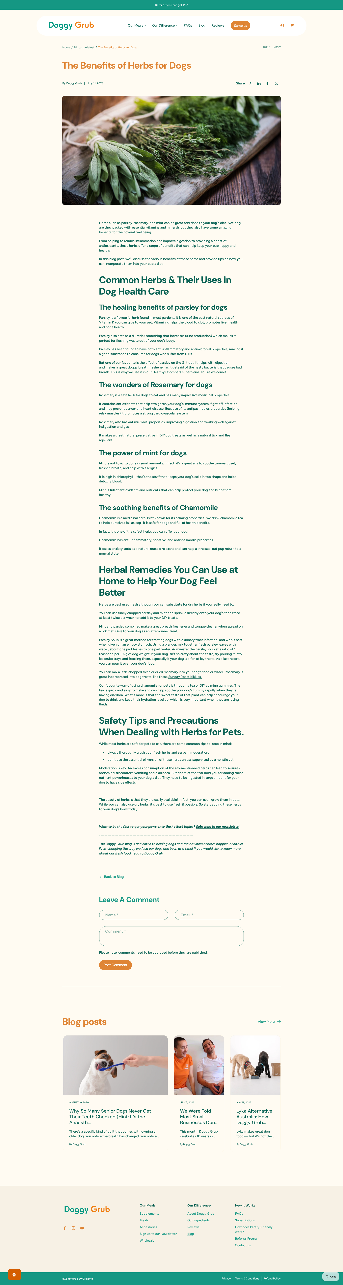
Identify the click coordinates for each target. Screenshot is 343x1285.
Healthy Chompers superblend (175, 372)
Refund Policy (272, 1278)
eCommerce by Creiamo (77, 1278)
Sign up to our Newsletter (158, 1234)
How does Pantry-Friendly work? (254, 1229)
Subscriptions (245, 1220)
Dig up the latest (84, 47)
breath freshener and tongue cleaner (190, 626)
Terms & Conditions (247, 1278)
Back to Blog (114, 877)
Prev (266, 47)
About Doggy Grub (200, 1213)
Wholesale (147, 1240)
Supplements (149, 1213)
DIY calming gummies (216, 685)
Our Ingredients (198, 1220)
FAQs (239, 1213)
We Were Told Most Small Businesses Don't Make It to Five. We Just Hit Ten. (199, 1116)
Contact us (243, 1245)
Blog (190, 1234)
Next (277, 47)
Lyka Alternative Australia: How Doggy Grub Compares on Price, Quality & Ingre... (254, 1116)
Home (66, 47)
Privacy (226, 1278)
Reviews (193, 1227)
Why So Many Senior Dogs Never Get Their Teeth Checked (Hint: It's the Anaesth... (110, 1116)
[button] (137, 25)
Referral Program (247, 1238)
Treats (144, 1220)
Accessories (148, 1227)
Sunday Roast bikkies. (185, 677)
